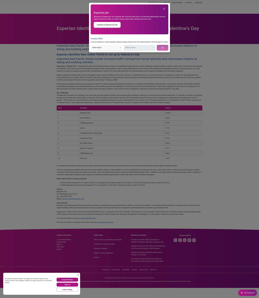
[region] (41, 284)
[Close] (164, 8)
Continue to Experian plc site (107, 25)
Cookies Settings (67, 289)
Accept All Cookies (67, 279)
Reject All (67, 284)
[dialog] (129, 149)
